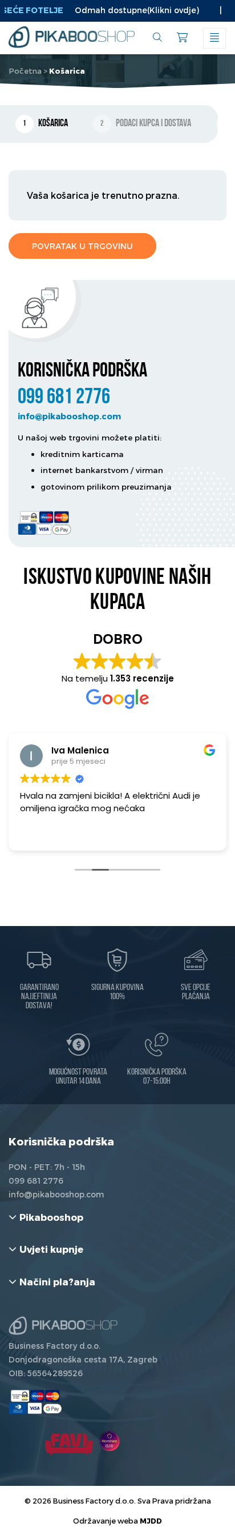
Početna (25, 70)
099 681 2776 (64, 398)
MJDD (151, 1520)
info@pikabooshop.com (69, 416)
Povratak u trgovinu (82, 246)
